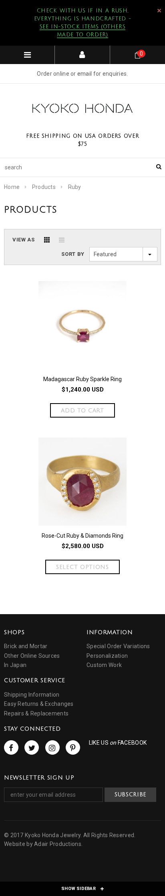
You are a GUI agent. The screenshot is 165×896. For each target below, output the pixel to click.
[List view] (61, 240)
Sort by (73, 254)
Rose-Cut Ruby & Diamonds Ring (82, 535)
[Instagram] (52, 747)
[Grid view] (47, 240)
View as (23, 240)
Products (44, 187)
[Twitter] (31, 747)
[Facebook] (11, 747)
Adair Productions (57, 844)
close (159, 10)
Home (12, 187)
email (84, 73)
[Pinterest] (73, 747)
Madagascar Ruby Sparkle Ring (82, 379)
